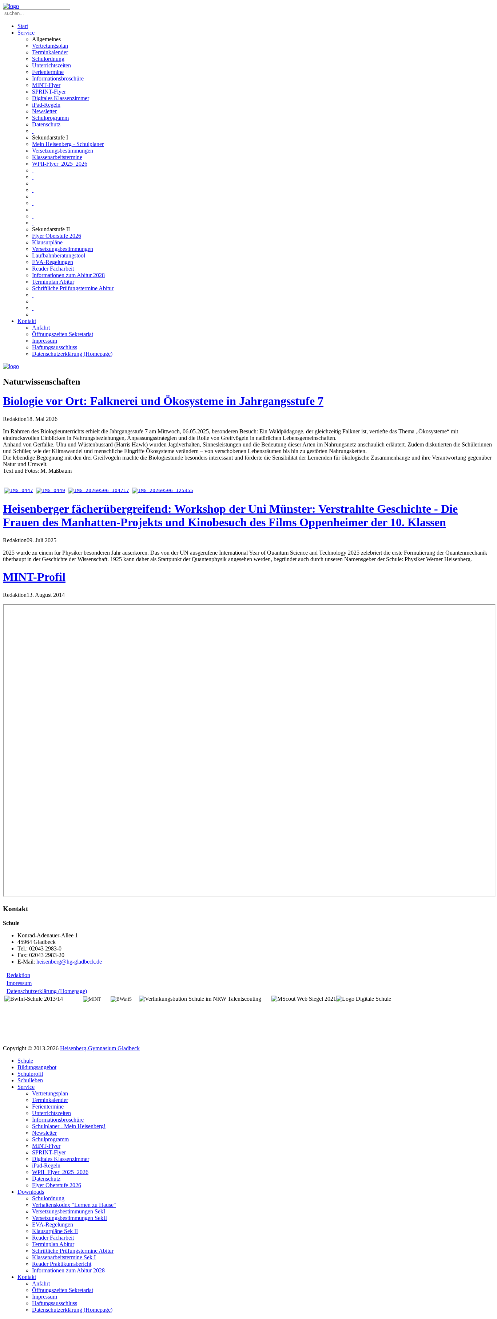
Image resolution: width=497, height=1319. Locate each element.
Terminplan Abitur (53, 282)
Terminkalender (50, 52)
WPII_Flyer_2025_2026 (60, 1172)
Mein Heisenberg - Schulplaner (68, 144)
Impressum (44, 341)
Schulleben (30, 1080)
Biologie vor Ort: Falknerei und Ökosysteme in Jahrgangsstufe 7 (163, 400)
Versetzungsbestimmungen (62, 150)
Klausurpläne (47, 242)
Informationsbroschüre (58, 78)
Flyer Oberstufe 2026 (56, 236)
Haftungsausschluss (54, 347)
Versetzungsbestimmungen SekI (68, 1211)
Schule (25, 1061)
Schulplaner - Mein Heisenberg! (69, 1126)
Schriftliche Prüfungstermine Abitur (73, 288)
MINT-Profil (34, 576)
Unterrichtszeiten (51, 65)
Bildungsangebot (36, 1067)
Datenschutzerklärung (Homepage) (72, 354)
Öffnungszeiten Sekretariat (62, 334)
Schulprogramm (50, 118)
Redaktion (18, 975)
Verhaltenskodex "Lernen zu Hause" (74, 1205)
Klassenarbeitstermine (57, 157)
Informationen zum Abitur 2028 (68, 275)
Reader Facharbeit (53, 268)
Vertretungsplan (50, 46)
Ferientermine (48, 72)
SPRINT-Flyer (49, 91)
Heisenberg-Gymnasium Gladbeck (100, 1048)
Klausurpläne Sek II (55, 1231)
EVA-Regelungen (52, 262)
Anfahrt (41, 327)
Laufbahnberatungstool (58, 255)
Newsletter (44, 111)
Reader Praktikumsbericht (61, 1264)
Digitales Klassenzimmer (60, 98)
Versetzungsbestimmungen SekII (69, 1218)
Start (22, 26)
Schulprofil (30, 1074)
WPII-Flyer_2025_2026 (59, 164)
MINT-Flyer (46, 85)
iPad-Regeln (46, 105)
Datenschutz (46, 124)
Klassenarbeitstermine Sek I (64, 1257)
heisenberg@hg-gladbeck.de (69, 961)
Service (26, 32)
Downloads (30, 1192)
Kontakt (26, 321)
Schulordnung (48, 59)
